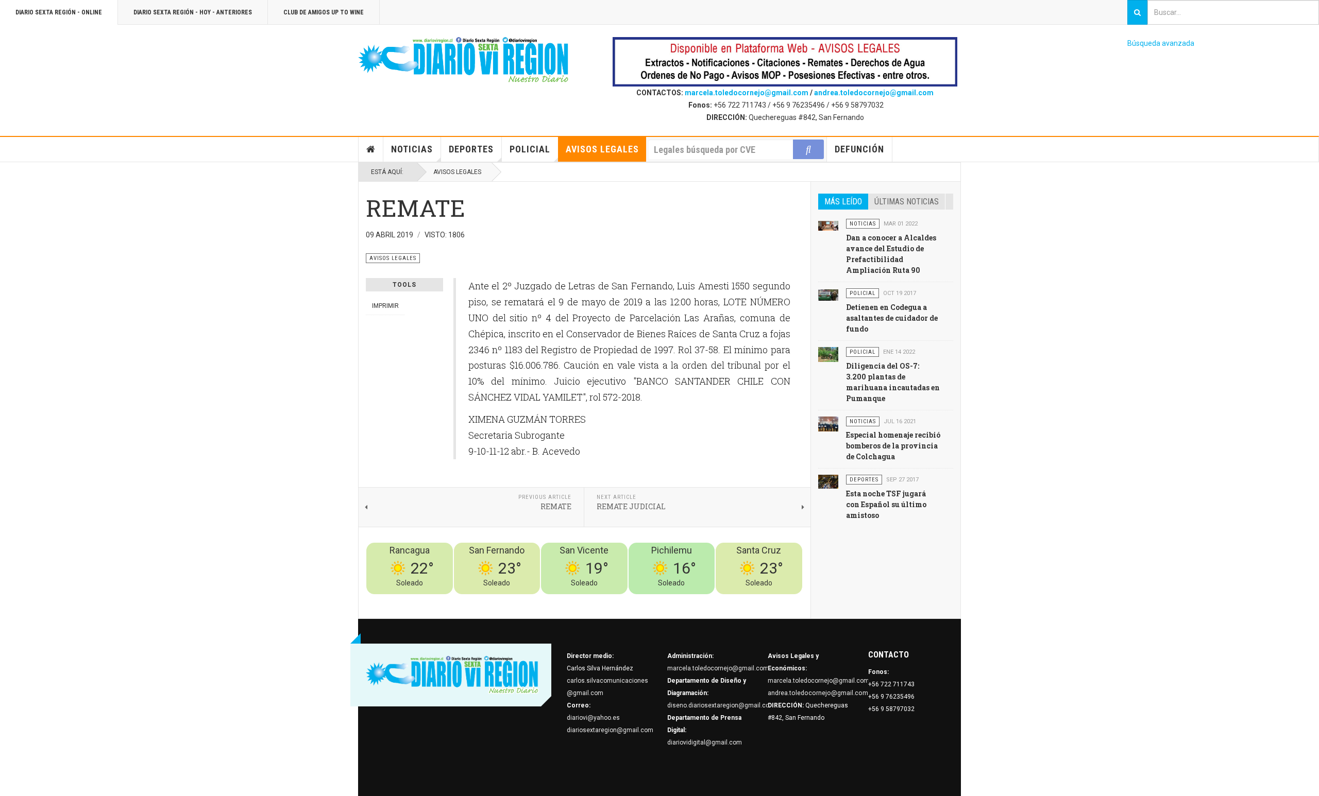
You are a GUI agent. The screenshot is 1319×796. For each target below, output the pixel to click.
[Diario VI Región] (463, 60)
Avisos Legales (602, 149)
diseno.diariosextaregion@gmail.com (721, 705)
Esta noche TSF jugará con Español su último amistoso (886, 504)
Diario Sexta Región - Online (58, 12)
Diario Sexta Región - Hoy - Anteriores (192, 12)
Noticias (412, 149)
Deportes (471, 149)
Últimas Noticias (906, 201)
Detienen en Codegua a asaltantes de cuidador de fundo (892, 318)
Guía (768, 600)
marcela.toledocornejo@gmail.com (746, 93)
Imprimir (385, 305)
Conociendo (621, 600)
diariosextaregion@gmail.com (610, 730)
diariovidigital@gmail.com (704, 742)
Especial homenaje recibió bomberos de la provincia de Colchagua (893, 445)
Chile (650, 600)
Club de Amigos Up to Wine (323, 12)
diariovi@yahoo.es (593, 717)
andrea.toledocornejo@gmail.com (874, 93)
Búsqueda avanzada (1160, 43)
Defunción (859, 149)
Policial (530, 149)
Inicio (371, 149)
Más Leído (843, 201)
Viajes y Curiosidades (725, 600)
